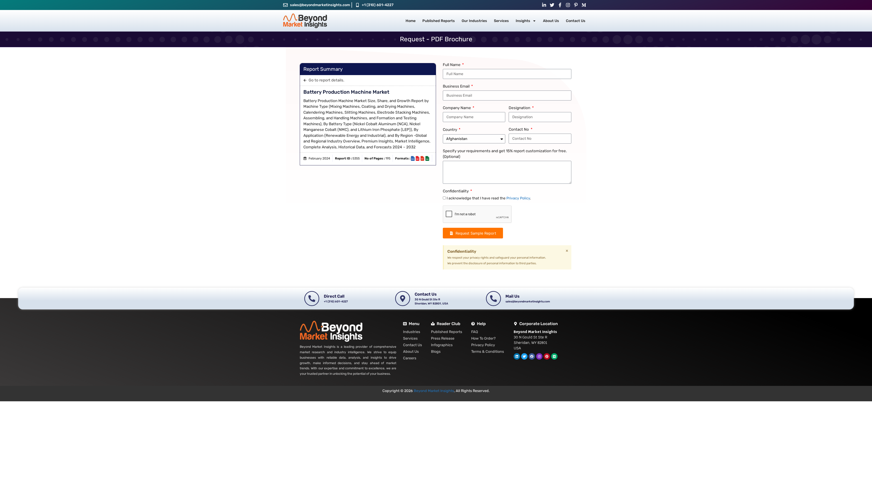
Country (450, 129)
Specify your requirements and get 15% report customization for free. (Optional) (505, 154)
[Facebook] (532, 356)
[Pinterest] (547, 356)
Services (501, 21)
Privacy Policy (518, 198)
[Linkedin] (517, 356)
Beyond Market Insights (434, 391)
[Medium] (554, 356)
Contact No (519, 129)
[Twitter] (524, 356)
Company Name (457, 107)
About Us (551, 21)
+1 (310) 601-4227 (378, 5)
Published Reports (438, 21)
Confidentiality (456, 191)
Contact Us (575, 21)
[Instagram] (539, 356)
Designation (520, 107)
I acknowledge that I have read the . (489, 198)
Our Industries (474, 21)
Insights (523, 21)
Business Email (457, 86)
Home (411, 21)
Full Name (452, 64)
